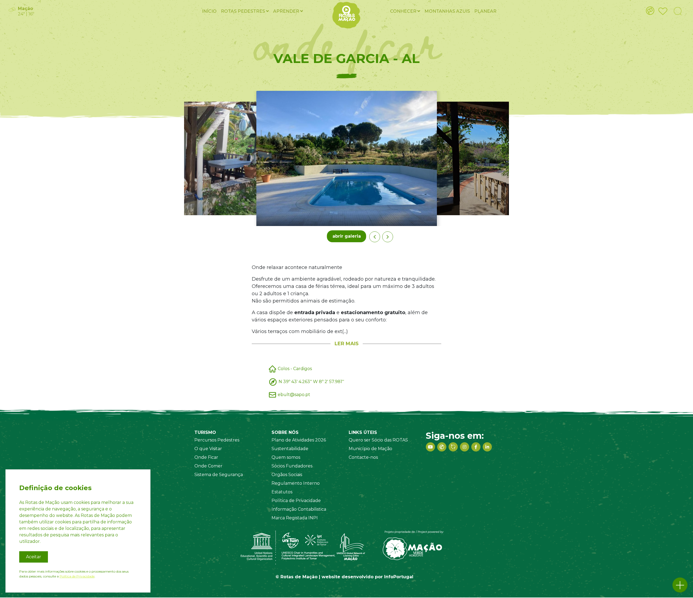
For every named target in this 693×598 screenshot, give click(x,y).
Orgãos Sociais (287, 474)
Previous (374, 236)
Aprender (286, 11)
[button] (680, 585)
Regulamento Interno (296, 483)
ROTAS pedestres (243, 11)
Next (387, 236)
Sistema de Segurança (218, 474)
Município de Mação (370, 448)
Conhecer (403, 11)
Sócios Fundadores (292, 466)
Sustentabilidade (290, 448)
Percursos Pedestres (216, 440)
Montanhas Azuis (447, 11)
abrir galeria (346, 236)
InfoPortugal (398, 576)
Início (209, 11)
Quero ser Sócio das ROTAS (378, 440)
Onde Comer (208, 466)
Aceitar (33, 556)
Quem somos (286, 457)
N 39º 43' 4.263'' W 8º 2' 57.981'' (311, 381)
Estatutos (282, 491)
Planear (485, 11)
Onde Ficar (206, 457)
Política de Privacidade (296, 500)
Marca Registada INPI (295, 517)
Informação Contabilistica (299, 509)
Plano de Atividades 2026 (299, 440)
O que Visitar (208, 448)
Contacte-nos (363, 457)
